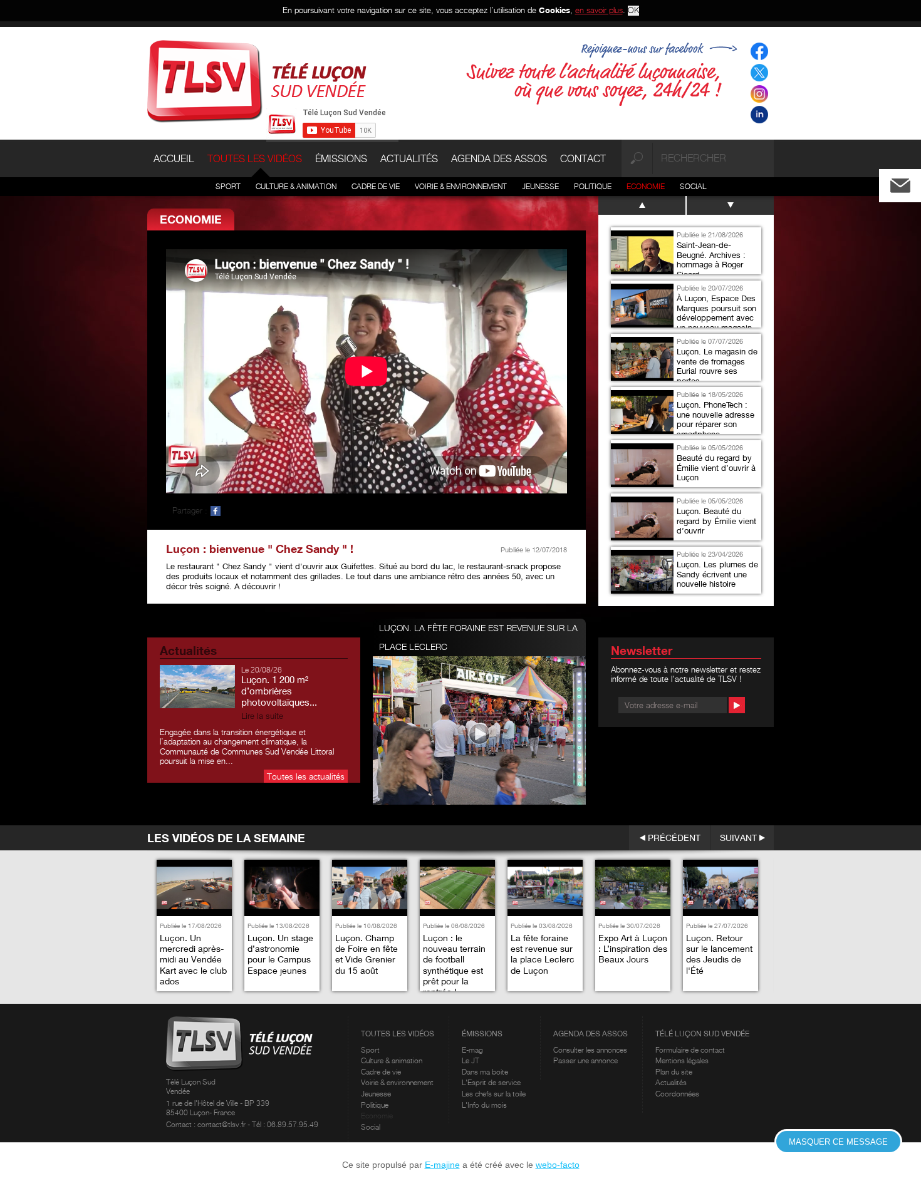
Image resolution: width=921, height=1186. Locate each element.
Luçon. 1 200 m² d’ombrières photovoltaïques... (279, 691)
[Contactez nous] (910, 182)
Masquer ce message (838, 1142)
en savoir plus (599, 10)
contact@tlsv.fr (222, 1124)
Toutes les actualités (306, 776)
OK (633, 10)
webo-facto (558, 1165)
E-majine (442, 1165)
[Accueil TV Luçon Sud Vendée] (257, 80)
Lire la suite (262, 716)
